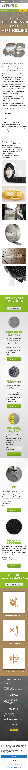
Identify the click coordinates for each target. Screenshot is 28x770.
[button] (26, 742)
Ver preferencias (14, 764)
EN (21, 1)
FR (23, 1)
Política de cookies (9, 767)
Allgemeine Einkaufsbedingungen (11, 716)
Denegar (14, 760)
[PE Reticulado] (14, 371)
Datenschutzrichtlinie (9, 713)
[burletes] (14, 172)
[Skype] (18, 734)
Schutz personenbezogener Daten (12, 718)
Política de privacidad (17, 767)
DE (26, 1)
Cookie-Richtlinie (8, 714)
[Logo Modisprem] (10, 6)
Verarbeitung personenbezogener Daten (13, 719)
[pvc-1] (14, 474)
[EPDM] (14, 322)
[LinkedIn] (9, 734)
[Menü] (26, 5)
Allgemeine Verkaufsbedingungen (11, 715)
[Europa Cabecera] (3, 1)
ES (19, 1)
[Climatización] (14, 630)
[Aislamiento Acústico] (14, 658)
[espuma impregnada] (14, 526)
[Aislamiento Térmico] (14, 602)
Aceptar (14, 756)
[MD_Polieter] (14, 418)
